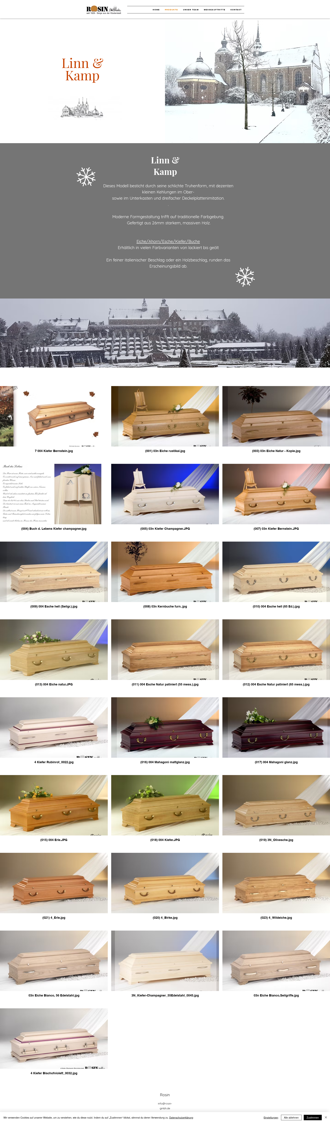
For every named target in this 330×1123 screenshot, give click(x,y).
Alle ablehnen (291, 1117)
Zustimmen (313, 1117)
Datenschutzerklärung (181, 1117)
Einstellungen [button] (271, 1117)
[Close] (326, 1117)
